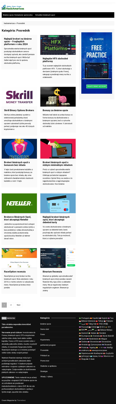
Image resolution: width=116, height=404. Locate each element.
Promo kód (44, 361)
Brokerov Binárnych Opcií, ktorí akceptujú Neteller (17, 218)
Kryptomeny (45, 340)
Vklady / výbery (46, 377)
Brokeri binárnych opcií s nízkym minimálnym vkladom (57, 163)
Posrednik (44, 350)
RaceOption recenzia (15, 271)
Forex (42, 334)
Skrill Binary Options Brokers (19, 110)
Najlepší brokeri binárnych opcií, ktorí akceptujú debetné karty (56, 220)
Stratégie (44, 371)
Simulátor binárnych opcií (45, 15)
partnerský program (48, 345)
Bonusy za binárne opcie (55, 110)
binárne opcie (45, 324)
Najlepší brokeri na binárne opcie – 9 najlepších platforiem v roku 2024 (18, 41)
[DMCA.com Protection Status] (8, 318)
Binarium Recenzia (52, 271)
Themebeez (21, 400)
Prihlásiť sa (44, 355)
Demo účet (44, 329)
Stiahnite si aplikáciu (48, 366)
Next (18, 305)
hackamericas (9, 23)
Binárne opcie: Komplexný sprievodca (18, 15)
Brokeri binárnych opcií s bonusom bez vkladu (17, 163)
